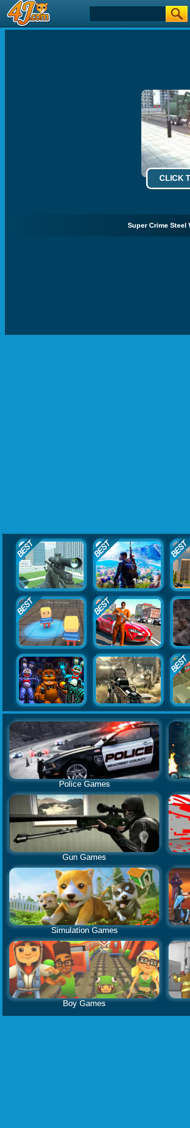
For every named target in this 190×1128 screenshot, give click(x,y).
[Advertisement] (95, 435)
